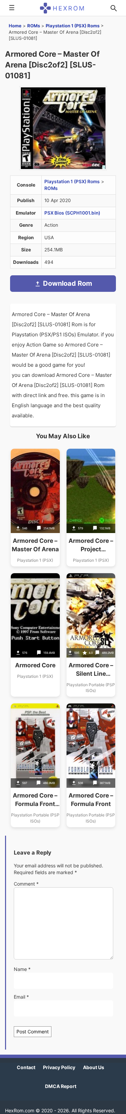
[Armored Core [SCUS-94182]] (35, 635)
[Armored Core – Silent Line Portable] (91, 635)
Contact (26, 1067)
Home (15, 25)
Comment (26, 884)
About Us (93, 1067)
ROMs (33, 25)
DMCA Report (60, 1086)
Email (21, 997)
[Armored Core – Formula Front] (91, 765)
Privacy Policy (59, 1067)
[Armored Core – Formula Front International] (35, 765)
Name (22, 969)
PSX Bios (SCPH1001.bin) (72, 213)
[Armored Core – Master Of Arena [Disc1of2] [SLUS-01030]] (35, 507)
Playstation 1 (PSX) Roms (72, 25)
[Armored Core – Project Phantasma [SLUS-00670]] (91, 507)
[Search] (113, 8)
